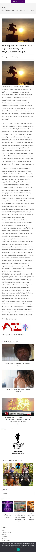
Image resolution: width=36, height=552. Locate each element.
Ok (18, 549)
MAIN (3, 530)
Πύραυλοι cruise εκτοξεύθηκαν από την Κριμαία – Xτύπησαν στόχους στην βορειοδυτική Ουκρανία (18, 419)
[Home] (2, 10)
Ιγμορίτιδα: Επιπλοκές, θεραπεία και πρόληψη (18, 390)
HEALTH (4, 534)
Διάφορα (6, 57)
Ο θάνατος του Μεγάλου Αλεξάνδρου (14, 334)
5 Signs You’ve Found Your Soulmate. (7, 515)
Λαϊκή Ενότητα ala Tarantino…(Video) (18, 363)
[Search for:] (22, 1)
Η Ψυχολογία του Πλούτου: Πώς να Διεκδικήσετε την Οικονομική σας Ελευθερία (20, 517)
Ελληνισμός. (14, 57)
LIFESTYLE (4, 538)
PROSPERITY (5, 536)
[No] (34, 547)
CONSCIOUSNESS (6, 532)
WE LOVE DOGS (6, 540)
